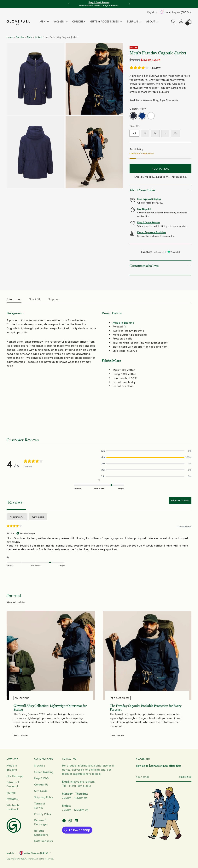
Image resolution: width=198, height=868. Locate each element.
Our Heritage (15, 776)
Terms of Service (39, 805)
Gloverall (29, 858)
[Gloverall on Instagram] (70, 821)
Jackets (38, 37)
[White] (151, 115)
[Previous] (69, 4)
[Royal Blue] (142, 115)
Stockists (39, 765)
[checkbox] (38, 516)
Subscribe (185, 776)
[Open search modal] (173, 21)
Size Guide (41, 791)
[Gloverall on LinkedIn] (76, 821)
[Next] (129, 4)
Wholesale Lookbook (13, 807)
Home (10, 37)
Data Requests (43, 841)
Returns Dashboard (41, 832)
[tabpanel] (99, 542)
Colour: (138, 108)
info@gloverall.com (82, 781)
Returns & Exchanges (41, 822)
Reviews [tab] (16, 502)
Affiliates (12, 799)
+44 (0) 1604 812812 (79, 785)
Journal (11, 792)
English (150, 12)
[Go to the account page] (181, 21)
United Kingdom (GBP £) (177, 12)
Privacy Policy (42, 814)
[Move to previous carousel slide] (179, 416)
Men (29, 37)
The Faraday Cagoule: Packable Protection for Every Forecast (145, 707)
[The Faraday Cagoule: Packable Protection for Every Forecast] (147, 655)
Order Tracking (44, 772)
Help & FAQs (42, 778)
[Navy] (133, 115)
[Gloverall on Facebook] (64, 821)
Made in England (123, 322)
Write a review (180, 500)
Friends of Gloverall (13, 784)
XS (134, 133)
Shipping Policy (43, 797)
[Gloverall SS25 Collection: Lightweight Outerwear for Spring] (51, 655)
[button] (146, 451)
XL (175, 133)
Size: (134, 126)
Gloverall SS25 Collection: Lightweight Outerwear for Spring (50, 707)
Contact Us (41, 784)
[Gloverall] (18, 22)
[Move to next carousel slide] (188, 416)
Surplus (20, 37)
